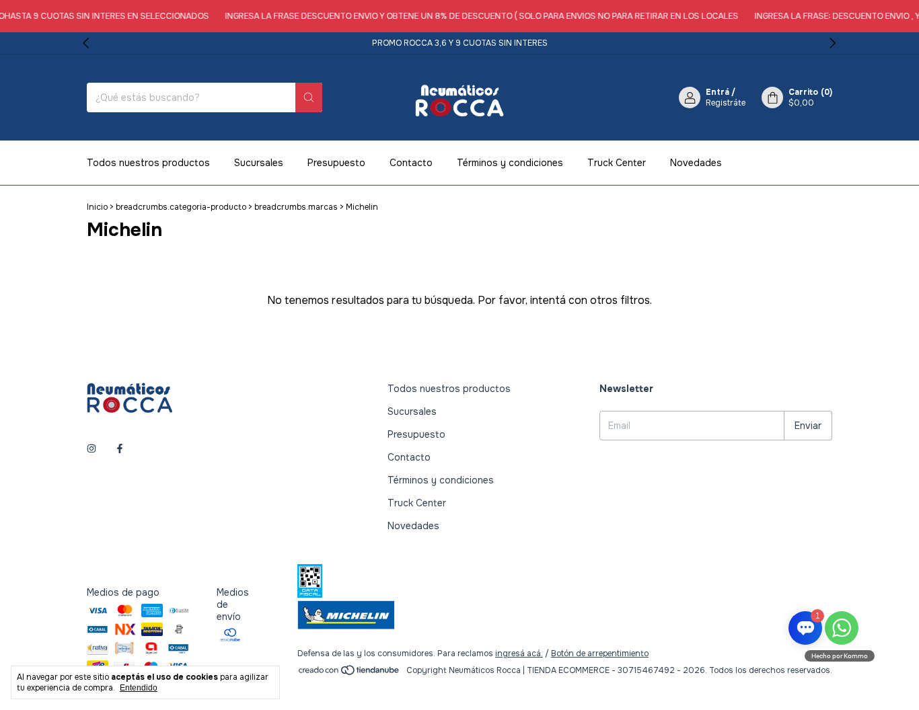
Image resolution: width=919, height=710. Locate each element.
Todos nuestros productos (148, 163)
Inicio (97, 207)
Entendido (138, 688)
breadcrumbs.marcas (296, 207)
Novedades (696, 163)
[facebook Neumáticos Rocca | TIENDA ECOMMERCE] (119, 448)
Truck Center (616, 163)
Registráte (725, 102)
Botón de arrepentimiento (600, 653)
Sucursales (258, 163)
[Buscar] (308, 97)
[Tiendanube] (349, 673)
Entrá (717, 92)
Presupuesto (336, 163)
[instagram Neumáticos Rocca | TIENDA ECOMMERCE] (91, 448)
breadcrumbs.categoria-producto (181, 207)
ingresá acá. (519, 653)
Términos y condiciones (510, 163)
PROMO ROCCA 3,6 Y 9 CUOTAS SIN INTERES (460, 43)
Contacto (411, 163)
